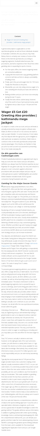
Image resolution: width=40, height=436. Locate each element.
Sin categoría (11, 20)
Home (3, 20)
